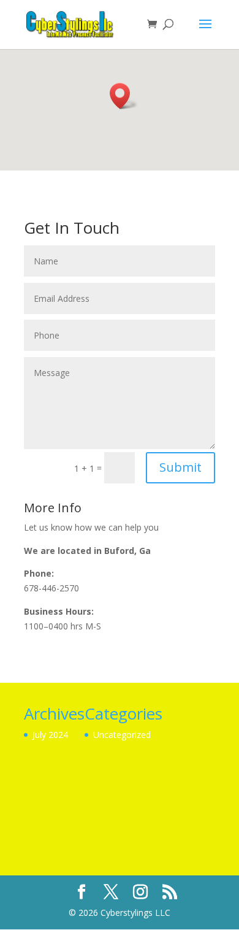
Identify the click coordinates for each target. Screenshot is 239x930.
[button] (124, 96)
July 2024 (50, 734)
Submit (180, 467)
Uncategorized (122, 734)
